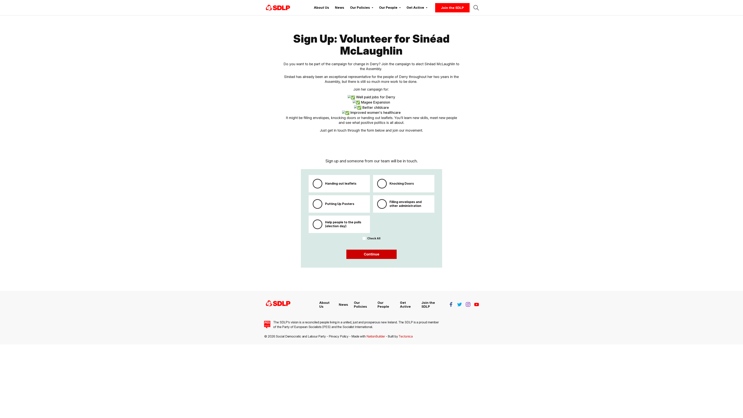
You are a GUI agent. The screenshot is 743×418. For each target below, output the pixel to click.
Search (476, 7)
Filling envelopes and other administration (405, 203)
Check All (373, 238)
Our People (383, 304)
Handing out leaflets (340, 183)
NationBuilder (375, 336)
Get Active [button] (416, 7)
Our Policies (360, 304)
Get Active (405, 304)
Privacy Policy (339, 336)
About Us (321, 7)
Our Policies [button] (360, 7)
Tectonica (406, 336)
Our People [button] (388, 7)
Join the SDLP (452, 8)
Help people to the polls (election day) (343, 224)
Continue (371, 254)
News (339, 7)
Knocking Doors (401, 183)
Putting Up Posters (339, 204)
